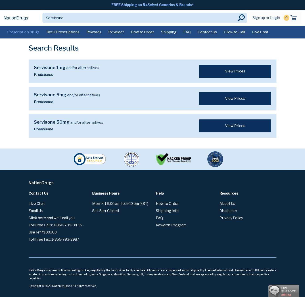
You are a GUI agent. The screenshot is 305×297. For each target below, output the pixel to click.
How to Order (142, 32)
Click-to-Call (234, 32)
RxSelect (116, 32)
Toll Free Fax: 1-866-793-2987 (54, 239)
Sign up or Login (266, 18)
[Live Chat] (271, 288)
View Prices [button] (235, 71)
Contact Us (207, 32)
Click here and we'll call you (52, 218)
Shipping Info (167, 211)
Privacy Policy (231, 218)
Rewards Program (171, 225)
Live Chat (260, 32)
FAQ (187, 32)
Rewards (93, 32)
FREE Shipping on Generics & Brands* (152, 5)
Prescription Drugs (23, 32)
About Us (227, 204)
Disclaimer (228, 211)
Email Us (36, 211)
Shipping (168, 32)
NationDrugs (16, 17)
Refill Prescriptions (63, 32)
